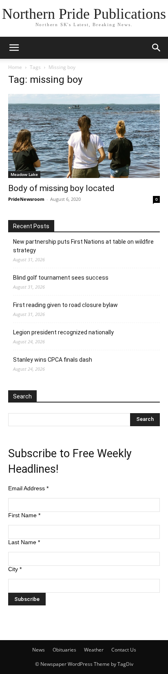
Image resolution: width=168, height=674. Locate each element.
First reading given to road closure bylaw (65, 305)
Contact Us (123, 649)
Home (15, 67)
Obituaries (64, 649)
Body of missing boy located (61, 188)
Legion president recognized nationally (63, 332)
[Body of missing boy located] (84, 136)
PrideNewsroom (26, 199)
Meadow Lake (24, 174)
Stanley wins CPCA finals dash (52, 359)
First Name (24, 515)
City (15, 569)
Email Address (28, 488)
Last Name (24, 542)
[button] (14, 48)
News (38, 649)
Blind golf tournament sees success (60, 277)
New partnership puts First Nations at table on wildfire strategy (83, 246)
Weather (94, 649)
